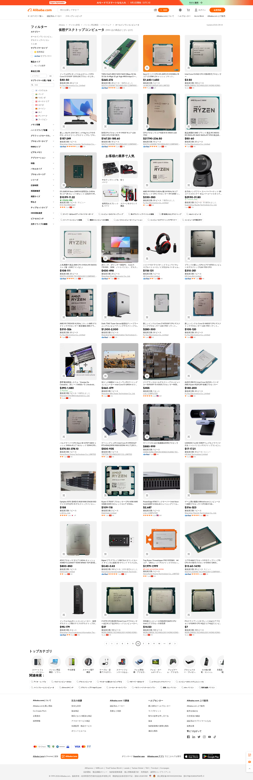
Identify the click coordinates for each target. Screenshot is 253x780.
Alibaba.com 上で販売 (196, 706)
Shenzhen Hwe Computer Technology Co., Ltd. (78, 144)
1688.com (99, 768)
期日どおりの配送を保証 (81, 716)
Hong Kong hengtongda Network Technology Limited (119, 572)
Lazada (126, 768)
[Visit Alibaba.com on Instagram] (204, 736)
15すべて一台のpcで (137, 682)
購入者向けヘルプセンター (159, 706)
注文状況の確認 (193, 716)
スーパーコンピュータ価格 (72, 220)
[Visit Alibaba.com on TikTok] (214, 736)
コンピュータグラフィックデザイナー (163, 220)
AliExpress (89, 768)
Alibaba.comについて (42, 700)
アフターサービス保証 (80, 721)
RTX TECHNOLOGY (68, 205)
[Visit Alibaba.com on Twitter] (199, 736)
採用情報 (36, 721)
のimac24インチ (68, 687)
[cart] (189, 10)
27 (170, 643)
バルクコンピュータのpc (63, 682)
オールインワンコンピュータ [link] (127, 25)
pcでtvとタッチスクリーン (161, 682)
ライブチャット (154, 711)
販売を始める (192, 711)
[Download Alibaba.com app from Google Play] (211, 756)
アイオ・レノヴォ (40, 682)
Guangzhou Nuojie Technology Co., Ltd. (201, 205)
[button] (155, 10)
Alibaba (62, 25)
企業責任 (36, 716)
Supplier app (139, 756)
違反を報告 (153, 731)
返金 (150, 721)
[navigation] (42, 334)
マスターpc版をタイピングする (110, 682)
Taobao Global (137, 768)
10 (159, 643)
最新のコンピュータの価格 (99, 220)
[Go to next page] (175, 643)
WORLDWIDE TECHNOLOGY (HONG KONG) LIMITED (203, 85)
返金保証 (75, 711)
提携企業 (190, 726)
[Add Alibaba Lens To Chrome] (69, 756)
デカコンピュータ (85, 682)
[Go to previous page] (106, 643)
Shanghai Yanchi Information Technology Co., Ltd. (119, 335)
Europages (164, 768)
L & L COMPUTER (150, 393)
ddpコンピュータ (195, 214)
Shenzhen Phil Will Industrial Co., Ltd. (75, 396)
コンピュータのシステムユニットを (191, 682)
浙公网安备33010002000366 (169, 776)
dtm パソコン (189, 687)
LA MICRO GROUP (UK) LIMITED (156, 85)
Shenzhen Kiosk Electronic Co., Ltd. (115, 276)
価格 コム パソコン (169, 687)
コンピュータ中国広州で (193, 220)
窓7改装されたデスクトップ (171, 214)
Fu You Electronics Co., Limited (72, 85)
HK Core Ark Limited (151, 276)
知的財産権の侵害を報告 (158, 726)
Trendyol (154, 768)
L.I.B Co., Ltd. (65, 513)
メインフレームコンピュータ (44, 687)
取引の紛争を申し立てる (158, 716)
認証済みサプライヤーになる (199, 721)
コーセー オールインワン (118, 687)
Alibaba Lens (38, 756)
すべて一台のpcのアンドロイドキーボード (78, 214)
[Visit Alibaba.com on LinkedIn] (193, 736)
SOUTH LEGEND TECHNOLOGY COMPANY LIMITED (119, 85)
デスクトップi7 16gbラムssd (91, 687)
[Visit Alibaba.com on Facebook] (188, 736)
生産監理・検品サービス (81, 726)
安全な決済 (76, 706)
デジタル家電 (74, 25)
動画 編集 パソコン (208, 687)
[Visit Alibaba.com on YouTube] (209, 736)
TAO (147, 768)
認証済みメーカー (117, 706)
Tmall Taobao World (113, 768)
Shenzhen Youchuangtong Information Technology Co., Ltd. (78, 632)
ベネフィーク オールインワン (144, 687)
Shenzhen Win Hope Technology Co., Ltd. (118, 393)
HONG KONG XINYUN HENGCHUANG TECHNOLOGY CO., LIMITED (161, 452)
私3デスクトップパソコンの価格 (142, 214)
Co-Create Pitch (39, 711)
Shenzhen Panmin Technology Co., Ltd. (200, 513)
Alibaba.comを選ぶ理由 (42, 706)
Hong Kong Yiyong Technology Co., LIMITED (78, 454)
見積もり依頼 (115, 711)
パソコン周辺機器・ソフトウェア (97, 25)
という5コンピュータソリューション (129, 220)
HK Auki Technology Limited (196, 454)
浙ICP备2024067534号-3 (193, 776)
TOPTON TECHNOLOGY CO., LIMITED (116, 454)
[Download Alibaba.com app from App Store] (192, 756)
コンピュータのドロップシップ (112, 214)
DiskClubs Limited (108, 513)
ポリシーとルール (78, 731)
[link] (249, 755)
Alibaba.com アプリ (155, 756)
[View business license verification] (150, 776)
